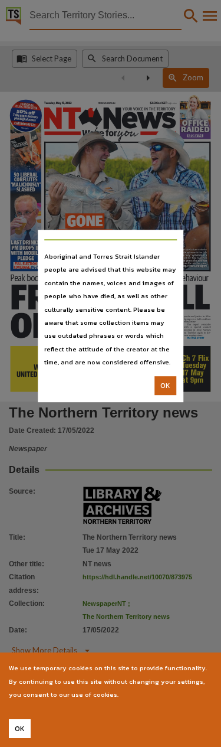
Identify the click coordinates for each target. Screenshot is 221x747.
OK (165, 385)
